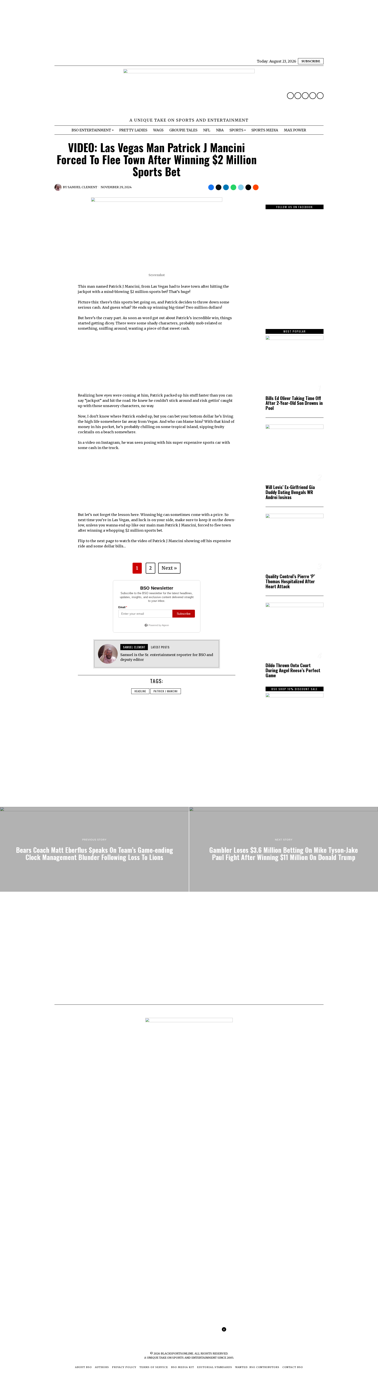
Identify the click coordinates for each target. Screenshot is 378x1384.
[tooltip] (290, 95)
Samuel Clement (82, 187)
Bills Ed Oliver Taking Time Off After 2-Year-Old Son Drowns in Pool (294, 403)
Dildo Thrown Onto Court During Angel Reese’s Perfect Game (293, 670)
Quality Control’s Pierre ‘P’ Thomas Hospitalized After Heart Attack (290, 581)
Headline (140, 691)
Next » (169, 568)
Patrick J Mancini (166, 691)
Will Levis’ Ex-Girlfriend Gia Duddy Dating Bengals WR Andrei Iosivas (290, 492)
